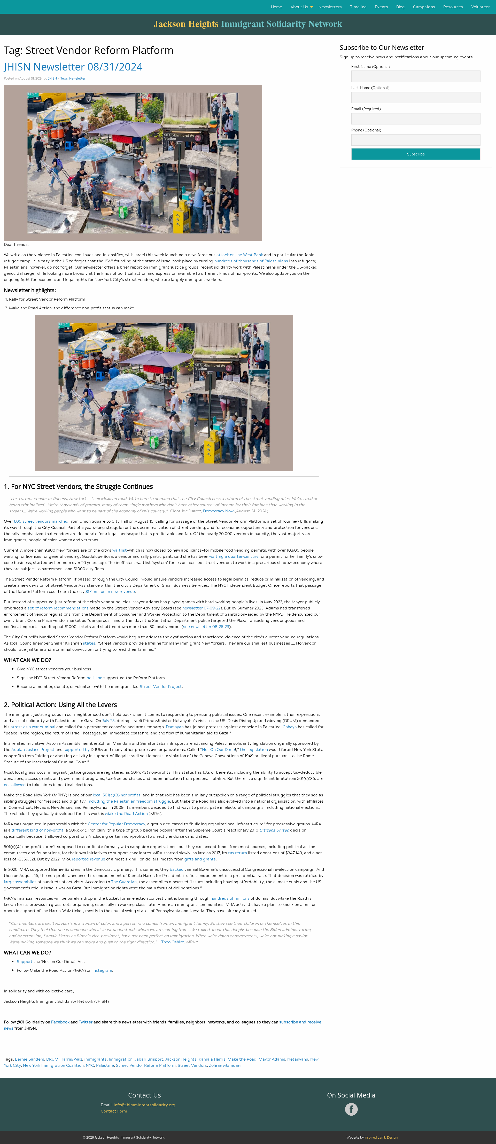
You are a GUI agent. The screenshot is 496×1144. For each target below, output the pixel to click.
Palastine (105, 1065)
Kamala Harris (212, 1059)
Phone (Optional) (366, 130)
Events (381, 7)
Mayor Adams (272, 1059)
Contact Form (114, 1111)
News (64, 78)
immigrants (95, 1059)
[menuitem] (276, 7)
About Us (299, 7)
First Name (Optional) (370, 66)
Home (276, 7)
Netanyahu (297, 1059)
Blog (400, 7)
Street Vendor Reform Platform (146, 1065)
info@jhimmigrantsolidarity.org (144, 1105)
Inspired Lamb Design (381, 1137)
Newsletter (77, 78)
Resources (453, 7)
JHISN (52, 78)
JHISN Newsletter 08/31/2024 (73, 67)
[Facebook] (351, 1115)
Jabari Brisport (149, 1059)
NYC (90, 1065)
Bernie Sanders (29, 1059)
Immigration (121, 1059)
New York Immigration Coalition (53, 1065)
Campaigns (424, 7)
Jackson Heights (181, 1059)
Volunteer (480, 7)
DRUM (52, 1059)
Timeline (358, 7)
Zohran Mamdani (225, 1065)
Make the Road (242, 1059)
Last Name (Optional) (370, 88)
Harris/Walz (71, 1059)
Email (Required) (366, 109)
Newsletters (330, 7)
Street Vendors (192, 1065)
